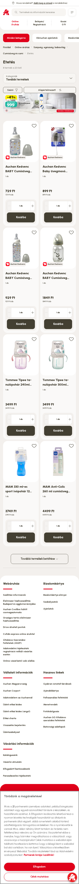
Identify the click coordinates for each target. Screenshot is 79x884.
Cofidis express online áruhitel (19, 634)
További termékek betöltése (38, 558)
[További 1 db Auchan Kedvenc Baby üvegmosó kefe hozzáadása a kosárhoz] (70, 206)
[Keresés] (16, 12)
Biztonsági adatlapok (54, 726)
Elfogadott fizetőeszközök (16, 769)
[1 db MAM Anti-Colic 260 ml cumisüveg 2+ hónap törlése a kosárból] (46, 526)
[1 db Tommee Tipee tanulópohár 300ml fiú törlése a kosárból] (46, 419)
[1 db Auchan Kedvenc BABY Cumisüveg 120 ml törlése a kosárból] (9, 206)
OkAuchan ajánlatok (47, 38)
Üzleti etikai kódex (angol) (16, 711)
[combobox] (39, 12)
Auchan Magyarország (15, 683)
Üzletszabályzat (11, 732)
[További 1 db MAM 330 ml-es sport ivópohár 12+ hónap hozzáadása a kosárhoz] (32, 526)
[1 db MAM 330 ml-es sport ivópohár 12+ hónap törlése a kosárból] (9, 526)
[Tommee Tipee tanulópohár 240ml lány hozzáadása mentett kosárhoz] (34, 339)
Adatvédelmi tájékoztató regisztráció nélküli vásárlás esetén (17, 651)
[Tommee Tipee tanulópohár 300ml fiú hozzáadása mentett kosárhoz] (71, 339)
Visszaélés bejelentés (14, 725)
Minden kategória (16, 38)
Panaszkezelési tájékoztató (17, 775)
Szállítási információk (14, 595)
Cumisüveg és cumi (13, 53)
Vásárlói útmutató (12, 762)
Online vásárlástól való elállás (19, 661)
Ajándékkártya (51, 690)
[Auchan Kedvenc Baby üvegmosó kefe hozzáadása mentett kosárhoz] (71, 125)
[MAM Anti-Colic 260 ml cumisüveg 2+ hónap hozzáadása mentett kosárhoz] (71, 445)
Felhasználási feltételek (55, 697)
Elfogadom (39, 866)
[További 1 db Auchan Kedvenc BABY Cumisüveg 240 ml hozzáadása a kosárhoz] (32, 312)
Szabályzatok (50, 602)
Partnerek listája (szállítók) (39, 855)
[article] (21, 173)
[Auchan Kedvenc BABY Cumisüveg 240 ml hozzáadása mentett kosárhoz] (34, 232)
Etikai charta (9, 718)
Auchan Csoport (11, 690)
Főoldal (7, 47)
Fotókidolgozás (51, 711)
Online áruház (22, 47)
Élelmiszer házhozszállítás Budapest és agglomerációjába (19, 602)
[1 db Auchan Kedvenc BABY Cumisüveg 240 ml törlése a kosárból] (9, 312)
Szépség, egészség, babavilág (49, 47)
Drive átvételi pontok (14, 627)
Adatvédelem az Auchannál (17, 697)
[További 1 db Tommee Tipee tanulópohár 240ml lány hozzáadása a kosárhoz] (32, 419)
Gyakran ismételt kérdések (57, 683)
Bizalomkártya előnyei (55, 595)
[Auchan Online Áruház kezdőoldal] (6, 12)
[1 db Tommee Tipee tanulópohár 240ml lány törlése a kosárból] (9, 419)
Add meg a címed (43, 3)
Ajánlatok (48, 608)
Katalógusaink (10, 755)
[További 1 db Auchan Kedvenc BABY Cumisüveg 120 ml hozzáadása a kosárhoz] (32, 206)
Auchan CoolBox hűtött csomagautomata (15, 611)
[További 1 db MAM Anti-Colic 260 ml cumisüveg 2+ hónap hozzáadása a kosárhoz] (70, 526)
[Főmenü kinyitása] (72, 12)
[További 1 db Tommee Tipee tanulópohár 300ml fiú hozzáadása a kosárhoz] (70, 419)
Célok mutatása (39, 876)
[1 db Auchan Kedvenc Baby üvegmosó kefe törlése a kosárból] (46, 206)
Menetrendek (50, 704)
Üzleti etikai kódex (12, 704)
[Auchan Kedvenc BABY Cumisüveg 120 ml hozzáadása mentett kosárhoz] (34, 125)
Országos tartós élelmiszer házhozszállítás (17, 619)
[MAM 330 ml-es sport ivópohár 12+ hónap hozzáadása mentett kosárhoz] (34, 445)
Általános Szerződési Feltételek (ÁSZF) (14, 641)
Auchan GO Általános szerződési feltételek (54, 719)
